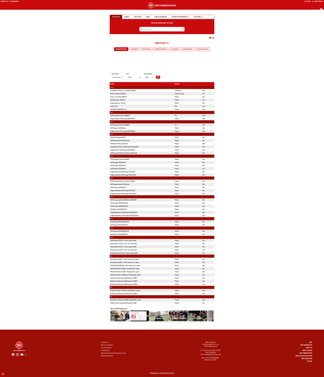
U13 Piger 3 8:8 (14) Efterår (118, 209)
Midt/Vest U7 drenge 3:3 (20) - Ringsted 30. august (125, 300)
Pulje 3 (177, 103)
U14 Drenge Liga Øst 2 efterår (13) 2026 (122, 181)
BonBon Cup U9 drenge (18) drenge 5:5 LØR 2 (123, 278)
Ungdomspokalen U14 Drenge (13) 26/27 (122, 190)
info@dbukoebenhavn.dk (212, 354)
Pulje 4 (177, 206)
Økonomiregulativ (107, 345)
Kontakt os (5, 1)
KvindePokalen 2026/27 (117, 100)
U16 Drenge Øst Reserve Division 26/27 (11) (123, 153)
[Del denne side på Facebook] (210, 38)
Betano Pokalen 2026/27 (118, 93)
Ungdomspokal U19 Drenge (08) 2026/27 (122, 118)
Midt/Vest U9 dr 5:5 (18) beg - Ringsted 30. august (125, 275)
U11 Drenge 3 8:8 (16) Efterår (119, 234)
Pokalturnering (179, 93)
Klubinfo (134, 49)
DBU (310, 342)
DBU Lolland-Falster (303, 356)
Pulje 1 (177, 97)
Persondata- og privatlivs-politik (162, 373)
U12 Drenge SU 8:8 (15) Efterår (119, 221)
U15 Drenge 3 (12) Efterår (118, 168)
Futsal (309, 361)
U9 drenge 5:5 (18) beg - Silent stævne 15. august (125, 265)
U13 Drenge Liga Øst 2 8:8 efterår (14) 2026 (123, 200)
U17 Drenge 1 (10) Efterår (118, 128)
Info (203, 90)
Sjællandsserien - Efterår (118, 103)
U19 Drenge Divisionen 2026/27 (120, 115)
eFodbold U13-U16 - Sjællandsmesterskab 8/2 (124, 147)
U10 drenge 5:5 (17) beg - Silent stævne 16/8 (124, 253)
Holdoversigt (121, 49)
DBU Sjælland (306, 358)
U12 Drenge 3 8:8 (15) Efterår (119, 225)
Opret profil (318, 1)
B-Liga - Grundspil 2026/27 (118, 97)
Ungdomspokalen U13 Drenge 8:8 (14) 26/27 (123, 212)
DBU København (306, 353)
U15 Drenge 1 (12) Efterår (118, 162)
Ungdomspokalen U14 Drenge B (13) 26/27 (123, 193)
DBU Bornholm (306, 345)
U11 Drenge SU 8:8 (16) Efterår (119, 231)
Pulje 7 (177, 234)
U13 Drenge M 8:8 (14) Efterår (119, 203)
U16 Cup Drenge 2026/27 (118, 137)
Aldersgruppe (148, 74)
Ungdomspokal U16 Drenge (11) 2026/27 (122, 150)
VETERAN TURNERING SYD (118, 109)
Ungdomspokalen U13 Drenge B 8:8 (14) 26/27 (124, 215)
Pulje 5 (177, 162)
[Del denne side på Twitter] (213, 38)
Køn (127, 74)
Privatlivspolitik (106, 348)
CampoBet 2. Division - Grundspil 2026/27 (123, 90)
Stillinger (174, 49)
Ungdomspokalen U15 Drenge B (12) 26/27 (123, 175)
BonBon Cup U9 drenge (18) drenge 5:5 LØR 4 (123, 284)
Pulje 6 (177, 225)
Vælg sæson (115, 74)
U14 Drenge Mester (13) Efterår (119, 184)
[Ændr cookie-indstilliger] (3, 374)
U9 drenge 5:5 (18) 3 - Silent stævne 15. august (124, 259)
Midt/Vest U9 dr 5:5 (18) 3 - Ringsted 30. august (124, 268)
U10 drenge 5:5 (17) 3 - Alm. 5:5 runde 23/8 (123, 250)
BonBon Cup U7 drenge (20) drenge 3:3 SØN (123, 303)
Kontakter (146, 49)
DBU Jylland (307, 350)
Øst (176, 106)
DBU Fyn (309, 348)
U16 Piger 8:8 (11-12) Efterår (119, 143)
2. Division (178, 90)
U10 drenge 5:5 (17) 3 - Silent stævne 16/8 (123, 246)
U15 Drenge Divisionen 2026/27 (120, 159)
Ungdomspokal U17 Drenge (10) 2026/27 (122, 131)
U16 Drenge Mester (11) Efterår (119, 140)
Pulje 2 (177, 128)
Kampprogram (160, 49)
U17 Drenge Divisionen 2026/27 (120, 125)
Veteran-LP (113, 106)
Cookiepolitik (105, 350)
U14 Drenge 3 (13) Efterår (118, 187)
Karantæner (187, 49)
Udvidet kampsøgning (179, 17)
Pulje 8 (177, 303)
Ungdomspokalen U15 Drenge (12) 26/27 (122, 171)
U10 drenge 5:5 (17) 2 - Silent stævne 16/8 (123, 240)
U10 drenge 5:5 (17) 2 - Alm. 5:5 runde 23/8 (123, 243)
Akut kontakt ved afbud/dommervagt (113, 353)
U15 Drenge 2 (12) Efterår (118, 165)
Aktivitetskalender (107, 356)
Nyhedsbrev (14, 1)
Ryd (158, 77)
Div (176, 115)
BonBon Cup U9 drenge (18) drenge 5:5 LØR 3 (123, 281)
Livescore (197, 17)
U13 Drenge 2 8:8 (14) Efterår (119, 206)
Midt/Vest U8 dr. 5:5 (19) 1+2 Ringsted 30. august (125, 290)
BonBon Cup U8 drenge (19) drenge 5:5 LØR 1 (123, 293)
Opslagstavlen (203, 49)
